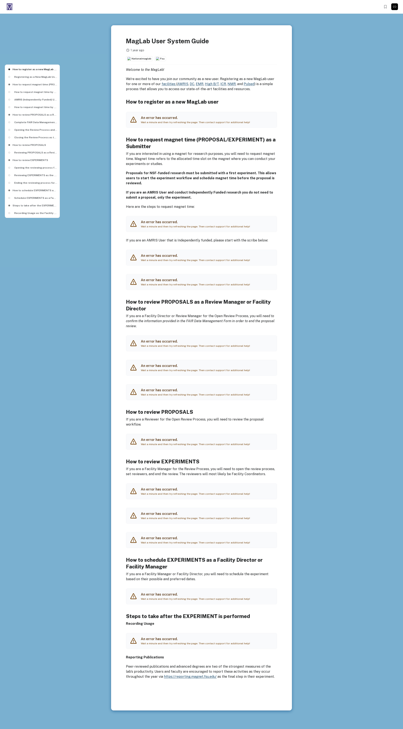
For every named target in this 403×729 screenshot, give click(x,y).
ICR (223, 84)
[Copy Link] (394, 6)
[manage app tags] (201, 58)
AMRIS (182, 84)
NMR (232, 84)
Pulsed (249, 84)
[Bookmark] (385, 6)
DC (192, 84)
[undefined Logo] (9, 6)
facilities (169, 84)
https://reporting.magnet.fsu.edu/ (190, 677)
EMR (199, 84)
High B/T (212, 84)
